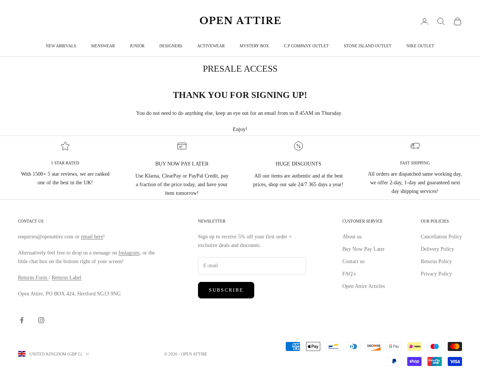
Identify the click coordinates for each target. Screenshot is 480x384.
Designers (170, 46)
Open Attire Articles (363, 286)
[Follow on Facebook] (22, 320)
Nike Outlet (420, 46)
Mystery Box (254, 46)
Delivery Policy (437, 249)
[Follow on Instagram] (41, 320)
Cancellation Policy (441, 236)
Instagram (129, 253)
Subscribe (226, 290)
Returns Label (66, 277)
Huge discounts (298, 164)
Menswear (103, 46)
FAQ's (349, 274)
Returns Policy (436, 261)
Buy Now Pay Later (363, 249)
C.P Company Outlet (306, 46)
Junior (137, 46)
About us (352, 236)
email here (92, 236)
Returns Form (33, 277)
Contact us (353, 261)
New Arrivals (61, 46)
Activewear (211, 46)
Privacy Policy (436, 274)
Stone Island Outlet (368, 46)
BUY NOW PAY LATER (181, 164)
